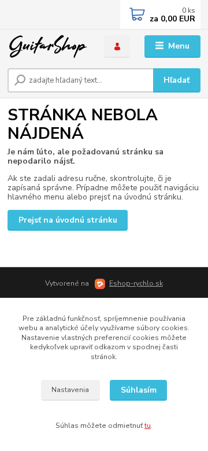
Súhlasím (139, 390)
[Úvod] (48, 46)
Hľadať (177, 80)
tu (147, 425)
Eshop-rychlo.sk (136, 283)
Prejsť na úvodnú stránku (67, 220)
